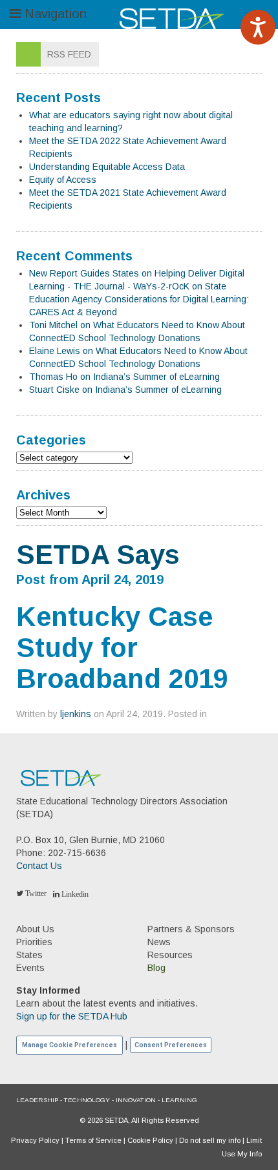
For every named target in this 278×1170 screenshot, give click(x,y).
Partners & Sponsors (191, 929)
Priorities (34, 942)
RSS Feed (69, 54)
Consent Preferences (170, 1045)
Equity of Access (62, 179)
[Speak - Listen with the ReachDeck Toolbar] (258, 27)
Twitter (35, 893)
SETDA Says (98, 554)
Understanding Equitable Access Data (107, 167)
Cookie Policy (150, 1140)
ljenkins (75, 714)
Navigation (54, 13)
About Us (35, 929)
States (29, 955)
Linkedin (74, 894)
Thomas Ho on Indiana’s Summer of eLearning (124, 376)
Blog (156, 968)
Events (30, 968)
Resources (170, 955)
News (159, 942)
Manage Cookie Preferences (69, 1045)
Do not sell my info (210, 1140)
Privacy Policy (35, 1140)
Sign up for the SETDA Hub (71, 1016)
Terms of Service (93, 1140)
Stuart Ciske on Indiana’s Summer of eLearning (125, 389)
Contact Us (39, 866)
